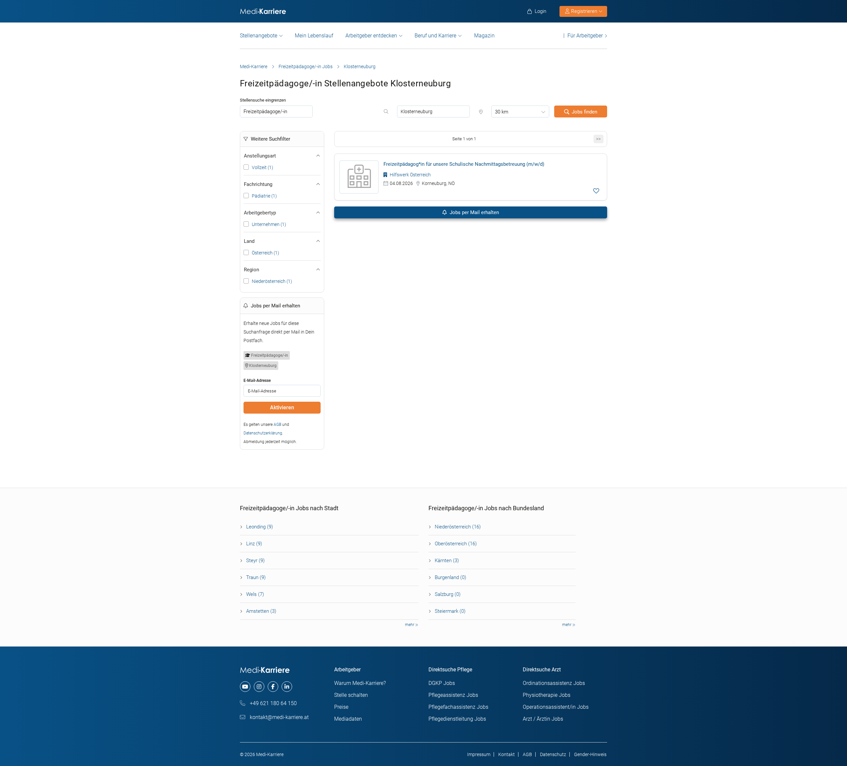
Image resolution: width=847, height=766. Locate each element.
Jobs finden (584, 112)
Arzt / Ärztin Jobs (543, 719)
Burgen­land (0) (450, 577)
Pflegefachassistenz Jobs (458, 707)
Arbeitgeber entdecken (371, 35)
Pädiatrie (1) (264, 196)
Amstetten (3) (261, 611)
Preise (341, 707)
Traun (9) (256, 577)
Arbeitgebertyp (260, 213)
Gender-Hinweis (590, 754)
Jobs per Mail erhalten (473, 212)
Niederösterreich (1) (272, 281)
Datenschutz (553, 754)
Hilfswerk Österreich (410, 174)
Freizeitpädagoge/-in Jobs (306, 66)
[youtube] (245, 686)
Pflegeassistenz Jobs (453, 695)
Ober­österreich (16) (456, 544)
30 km (501, 112)
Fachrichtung (258, 184)
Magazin (484, 35)
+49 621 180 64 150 (272, 703)
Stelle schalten (351, 695)
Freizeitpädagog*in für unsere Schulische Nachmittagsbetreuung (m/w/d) (463, 164)
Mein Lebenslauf (314, 35)
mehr (410, 624)
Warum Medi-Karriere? (360, 683)
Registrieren (584, 11)
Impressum (478, 754)
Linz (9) (254, 544)
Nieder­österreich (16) (458, 527)
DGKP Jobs (441, 683)
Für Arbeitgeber (585, 35)
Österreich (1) (265, 252)
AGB (277, 424)
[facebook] (273, 686)
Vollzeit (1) (262, 167)
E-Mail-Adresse (257, 380)
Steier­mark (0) (450, 611)
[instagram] (259, 686)
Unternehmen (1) (269, 224)
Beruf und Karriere (435, 35)
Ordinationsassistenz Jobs (554, 683)
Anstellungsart (260, 156)
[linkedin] (287, 686)
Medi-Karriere (253, 66)
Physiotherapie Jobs (546, 695)
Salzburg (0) (448, 594)
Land (249, 241)
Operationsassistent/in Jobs (556, 707)
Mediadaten (348, 719)
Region (251, 270)
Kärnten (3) (447, 560)
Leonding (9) (259, 527)
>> (598, 138)
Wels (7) (255, 594)
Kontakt (506, 754)
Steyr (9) (255, 560)
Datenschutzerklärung (263, 433)
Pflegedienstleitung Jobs (457, 719)
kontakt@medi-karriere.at (278, 717)
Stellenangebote (258, 35)
